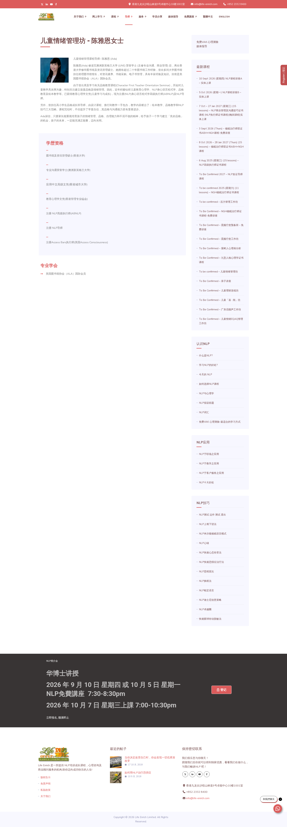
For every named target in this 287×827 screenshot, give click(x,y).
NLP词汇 (204, 412)
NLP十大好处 (206, 482)
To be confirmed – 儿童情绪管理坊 (218, 271)
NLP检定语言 (206, 590)
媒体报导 (173, 16)
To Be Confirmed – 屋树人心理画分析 (220, 248)
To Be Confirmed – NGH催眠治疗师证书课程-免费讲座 (220, 213)
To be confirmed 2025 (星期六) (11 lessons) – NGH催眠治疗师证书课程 (219, 190)
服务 (141, 16)
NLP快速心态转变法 (210, 552)
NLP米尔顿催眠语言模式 (212, 533)
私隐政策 (45, 790)
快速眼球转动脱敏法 (210, 618)
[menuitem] (208, 16)
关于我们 (79, 16)
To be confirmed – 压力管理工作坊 (218, 202)
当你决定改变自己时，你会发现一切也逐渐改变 (150, 759)
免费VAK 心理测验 (207, 42)
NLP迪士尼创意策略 (210, 600)
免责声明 (45, 783)
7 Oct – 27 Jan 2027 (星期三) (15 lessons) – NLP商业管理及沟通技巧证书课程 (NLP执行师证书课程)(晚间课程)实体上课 (221, 112)
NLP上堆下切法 (207, 524)
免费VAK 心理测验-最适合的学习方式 (219, 421)
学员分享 (157, 16)
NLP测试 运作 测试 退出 (212, 514)
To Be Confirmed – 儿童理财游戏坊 (219, 290)
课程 (113, 16)
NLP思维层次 (206, 571)
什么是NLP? (206, 355)
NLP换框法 (205, 581)
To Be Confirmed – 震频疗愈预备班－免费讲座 (221, 227)
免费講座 (189, 16)
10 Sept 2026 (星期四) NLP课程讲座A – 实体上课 (220, 81)
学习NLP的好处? (208, 365)
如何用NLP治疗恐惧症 (138, 772)
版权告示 (45, 777)
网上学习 (97, 16)
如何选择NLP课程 (209, 384)
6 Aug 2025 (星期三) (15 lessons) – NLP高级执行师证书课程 (219, 162)
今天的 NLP (205, 374)
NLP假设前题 (206, 403)
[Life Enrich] (46, 16)
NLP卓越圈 (205, 609)
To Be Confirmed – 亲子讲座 (215, 281)
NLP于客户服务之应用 (211, 473)
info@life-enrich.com (205, 4)
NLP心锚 (204, 543)
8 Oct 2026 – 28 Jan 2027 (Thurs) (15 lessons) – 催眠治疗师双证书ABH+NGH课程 (221, 147)
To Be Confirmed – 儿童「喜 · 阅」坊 (219, 300)
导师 (127, 16)
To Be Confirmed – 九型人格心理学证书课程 (221, 260)
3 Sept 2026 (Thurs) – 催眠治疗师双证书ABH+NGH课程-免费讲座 (220, 131)
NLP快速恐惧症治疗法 (211, 562)
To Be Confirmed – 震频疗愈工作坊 (219, 239)
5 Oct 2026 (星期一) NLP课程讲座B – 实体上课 (220, 94)
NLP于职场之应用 (209, 454)
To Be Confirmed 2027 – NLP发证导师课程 (221, 176)
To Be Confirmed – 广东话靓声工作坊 (220, 309)
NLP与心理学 (206, 393)
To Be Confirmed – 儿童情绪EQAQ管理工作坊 (221, 321)
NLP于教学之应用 (209, 463)
